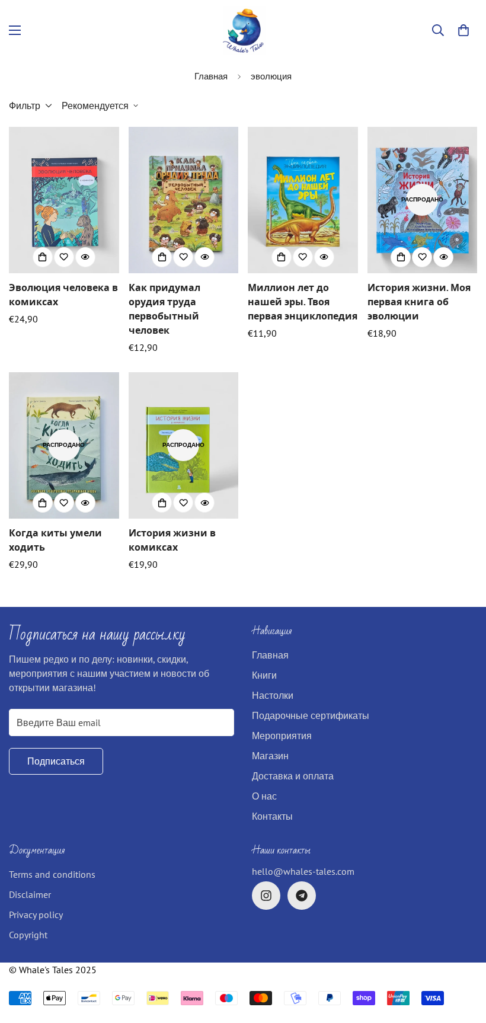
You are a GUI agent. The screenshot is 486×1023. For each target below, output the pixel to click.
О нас (264, 796)
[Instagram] (266, 895)
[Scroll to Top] (463, 958)
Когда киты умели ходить (55, 540)
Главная (211, 76)
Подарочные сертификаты (310, 715)
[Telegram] (301, 895)
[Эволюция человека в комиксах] (64, 200)
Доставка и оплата (293, 776)
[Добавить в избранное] (64, 257)
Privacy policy (36, 914)
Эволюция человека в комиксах (63, 295)
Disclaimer (30, 894)
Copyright (28, 935)
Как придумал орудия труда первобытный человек (164, 309)
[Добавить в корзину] (43, 257)
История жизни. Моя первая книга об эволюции (419, 302)
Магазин (270, 756)
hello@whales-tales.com (303, 871)
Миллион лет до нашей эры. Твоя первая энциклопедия (302, 302)
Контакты (272, 816)
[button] (463, 30)
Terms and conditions (52, 874)
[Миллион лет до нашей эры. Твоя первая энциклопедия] (303, 200)
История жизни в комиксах (172, 540)
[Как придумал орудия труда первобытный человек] (184, 200)
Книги (264, 675)
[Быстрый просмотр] (85, 257)
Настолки (272, 695)
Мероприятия (282, 735)
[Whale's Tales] (243, 30)
